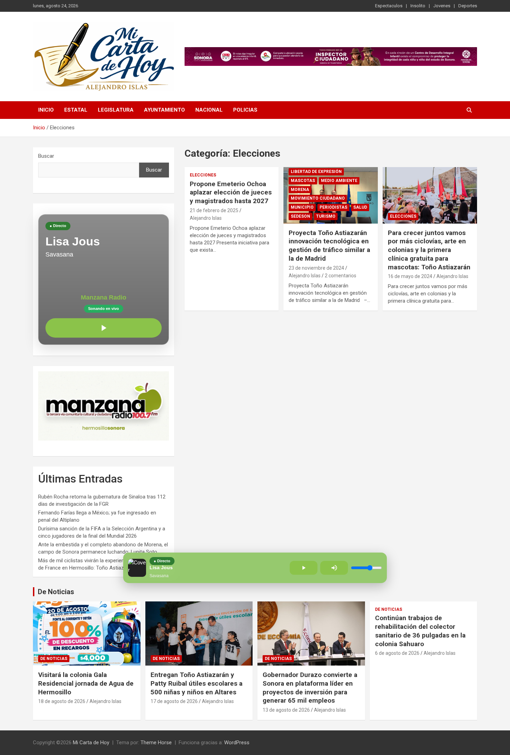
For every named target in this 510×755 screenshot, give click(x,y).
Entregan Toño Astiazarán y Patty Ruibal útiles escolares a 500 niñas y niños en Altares (197, 683)
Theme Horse (156, 742)
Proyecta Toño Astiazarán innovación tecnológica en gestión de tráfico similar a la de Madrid (329, 245)
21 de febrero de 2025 (214, 210)
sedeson (300, 216)
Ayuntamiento (164, 110)
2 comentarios (340, 275)
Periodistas (333, 207)
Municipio (302, 207)
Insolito (417, 5)
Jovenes (441, 5)
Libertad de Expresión (316, 171)
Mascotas (303, 180)
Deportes (467, 5)
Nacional (209, 110)
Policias (245, 110)
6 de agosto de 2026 (397, 653)
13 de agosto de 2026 (286, 710)
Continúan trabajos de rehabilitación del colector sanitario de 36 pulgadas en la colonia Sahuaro (420, 631)
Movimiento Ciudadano (318, 198)
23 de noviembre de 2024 (316, 268)
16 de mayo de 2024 (410, 276)
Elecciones (203, 175)
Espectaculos (388, 5)
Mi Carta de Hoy (91, 742)
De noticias (53, 658)
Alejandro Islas (206, 218)
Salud (360, 207)
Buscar (46, 156)
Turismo (325, 216)
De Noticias (56, 592)
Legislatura (116, 110)
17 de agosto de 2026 (174, 701)
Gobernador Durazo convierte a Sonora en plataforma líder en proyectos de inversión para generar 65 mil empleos (310, 687)
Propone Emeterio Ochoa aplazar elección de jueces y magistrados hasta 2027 (231, 192)
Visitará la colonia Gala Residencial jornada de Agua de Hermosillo (86, 683)
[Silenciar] (334, 568)
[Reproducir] (103, 328)
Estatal (75, 110)
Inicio (46, 110)
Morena (300, 189)
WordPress (236, 742)
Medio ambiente (339, 180)
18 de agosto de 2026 (61, 701)
